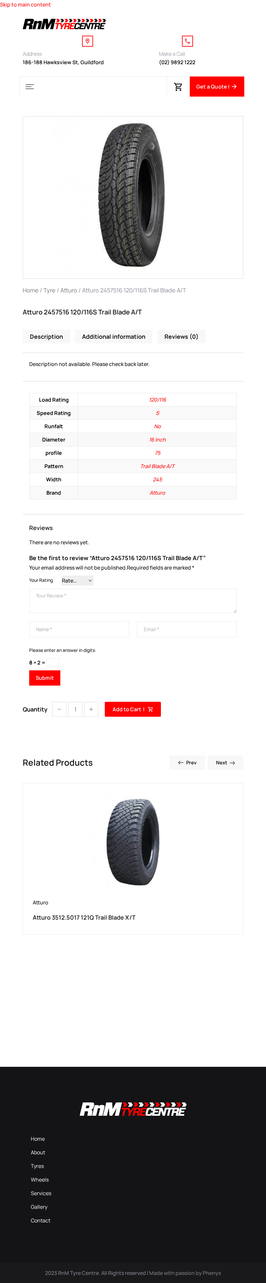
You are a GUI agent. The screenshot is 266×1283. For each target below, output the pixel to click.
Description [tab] (46, 336)
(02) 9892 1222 (177, 62)
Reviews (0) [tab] (181, 336)
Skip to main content (25, 4)
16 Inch (157, 439)
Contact (40, 1220)
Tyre (49, 290)
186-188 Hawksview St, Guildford (63, 62)
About (38, 1152)
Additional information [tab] (113, 336)
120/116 (157, 399)
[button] (29, 86)
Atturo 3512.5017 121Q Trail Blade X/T (84, 917)
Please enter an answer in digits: (62, 650)
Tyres (37, 1166)
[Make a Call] (187, 41)
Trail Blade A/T (157, 466)
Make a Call (172, 53)
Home (31, 290)
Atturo (68, 290)
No (157, 426)
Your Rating (41, 580)
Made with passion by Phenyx (185, 1273)
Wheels (40, 1179)
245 (157, 479)
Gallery (39, 1206)
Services (41, 1193)
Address (32, 53)
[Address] (87, 41)
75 (157, 452)
